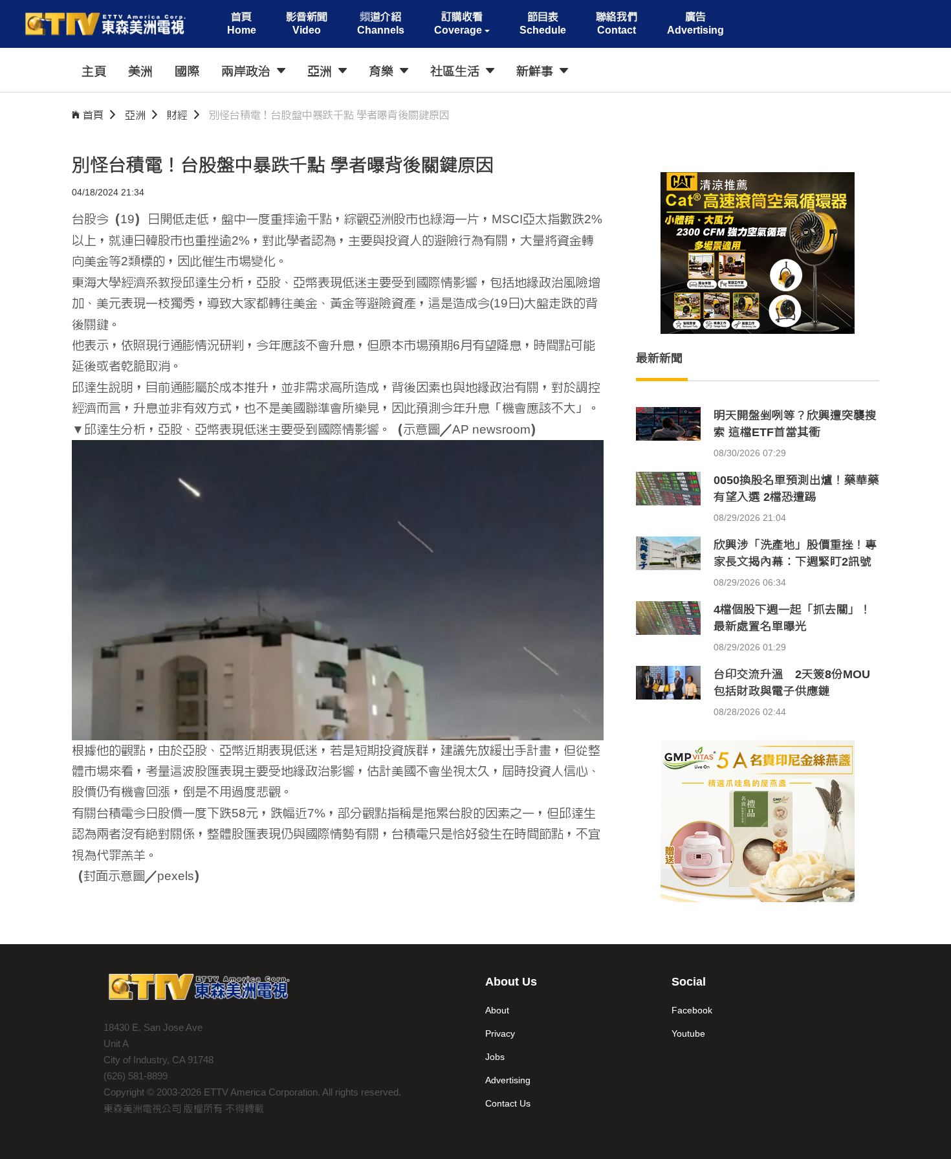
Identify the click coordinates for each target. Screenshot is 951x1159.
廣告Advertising (695, 23)
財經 (177, 114)
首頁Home (241, 23)
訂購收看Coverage (458, 23)
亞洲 (135, 114)
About (497, 1010)
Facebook (692, 1010)
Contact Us (507, 1103)
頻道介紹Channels (380, 23)
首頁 (93, 114)
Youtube (688, 1033)
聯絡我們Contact (616, 23)
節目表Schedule (542, 23)
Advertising (507, 1080)
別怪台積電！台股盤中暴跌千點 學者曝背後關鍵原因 (329, 114)
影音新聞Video (306, 23)
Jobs (495, 1057)
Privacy (500, 1033)
